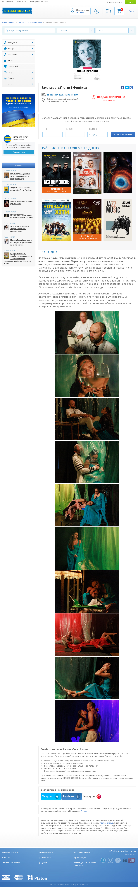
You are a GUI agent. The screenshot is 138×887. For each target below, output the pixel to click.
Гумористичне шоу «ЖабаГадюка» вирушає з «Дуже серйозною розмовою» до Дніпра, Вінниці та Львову (18, 259)
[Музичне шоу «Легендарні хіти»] (56, 220)
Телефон (93, 128)
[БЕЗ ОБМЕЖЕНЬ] (56, 173)
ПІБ (46, 128)
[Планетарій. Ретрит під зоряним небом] (118, 173)
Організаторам (44, 857)
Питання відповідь (82, 852)
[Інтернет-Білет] (17, 11)
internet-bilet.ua (106, 823)
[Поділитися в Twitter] (127, 87)
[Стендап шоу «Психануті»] (87, 173)
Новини (18, 165)
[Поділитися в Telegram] (131, 87)
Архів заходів (80, 857)
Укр (130, 11)
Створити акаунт (114, 2)
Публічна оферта (45, 852)
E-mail (69, 128)
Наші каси (21, 1)
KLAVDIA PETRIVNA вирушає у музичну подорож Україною (21, 216)
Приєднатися (19, 152)
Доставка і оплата (10, 852)
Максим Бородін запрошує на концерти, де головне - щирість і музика (21, 242)
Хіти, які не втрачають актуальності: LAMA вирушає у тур (19, 228)
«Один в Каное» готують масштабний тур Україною (21, 188)
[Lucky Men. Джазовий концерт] (118, 220)
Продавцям (43, 863)
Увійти (131, 2)
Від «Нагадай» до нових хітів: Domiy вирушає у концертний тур (20, 176)
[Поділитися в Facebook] (122, 87)
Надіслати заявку (123, 135)
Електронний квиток (39, 1)
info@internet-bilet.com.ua (122, 851)
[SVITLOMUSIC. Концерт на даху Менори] (87, 220)
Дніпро (84, 811)
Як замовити (7, 1)
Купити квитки (55, 189)
